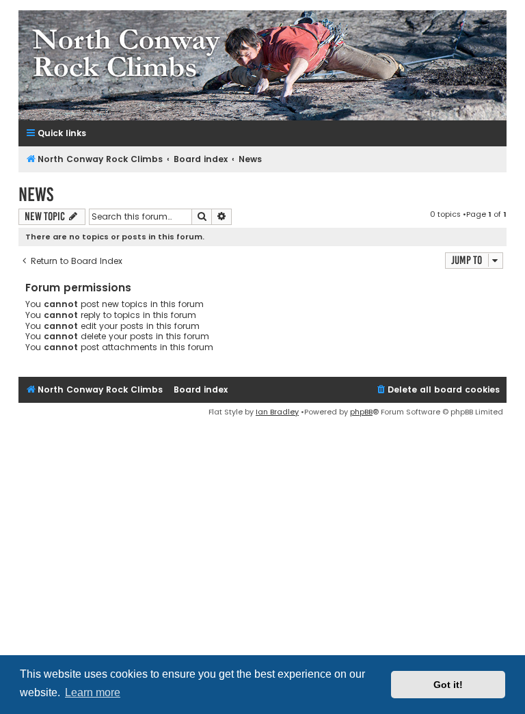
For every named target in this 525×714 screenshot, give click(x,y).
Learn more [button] (92, 692)
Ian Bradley (277, 411)
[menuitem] (437, 390)
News (35, 194)
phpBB (361, 411)
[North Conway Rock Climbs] (262, 65)
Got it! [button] (448, 684)
